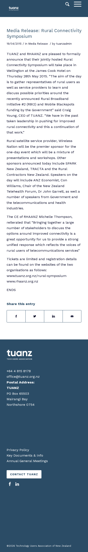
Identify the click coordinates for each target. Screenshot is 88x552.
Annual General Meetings (27, 461)
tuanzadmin (64, 43)
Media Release (38, 43)
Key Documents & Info (25, 455)
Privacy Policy (18, 450)
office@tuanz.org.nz (23, 377)
